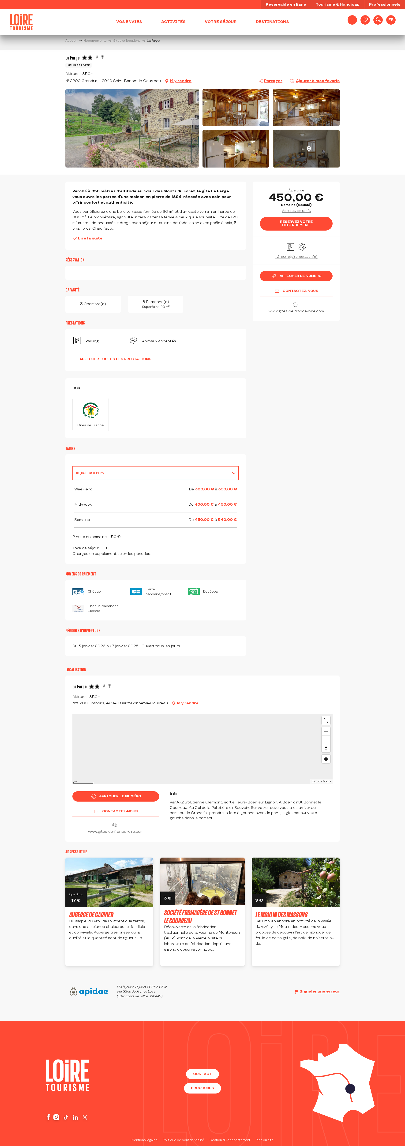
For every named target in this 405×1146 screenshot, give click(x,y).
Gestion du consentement (230, 1140)
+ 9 (306, 148)
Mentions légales (144, 1140)
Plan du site (265, 1140)
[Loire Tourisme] (21, 22)
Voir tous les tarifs (296, 211)
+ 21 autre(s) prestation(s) (296, 257)
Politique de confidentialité (183, 1140)
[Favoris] (365, 20)
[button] (378, 20)
